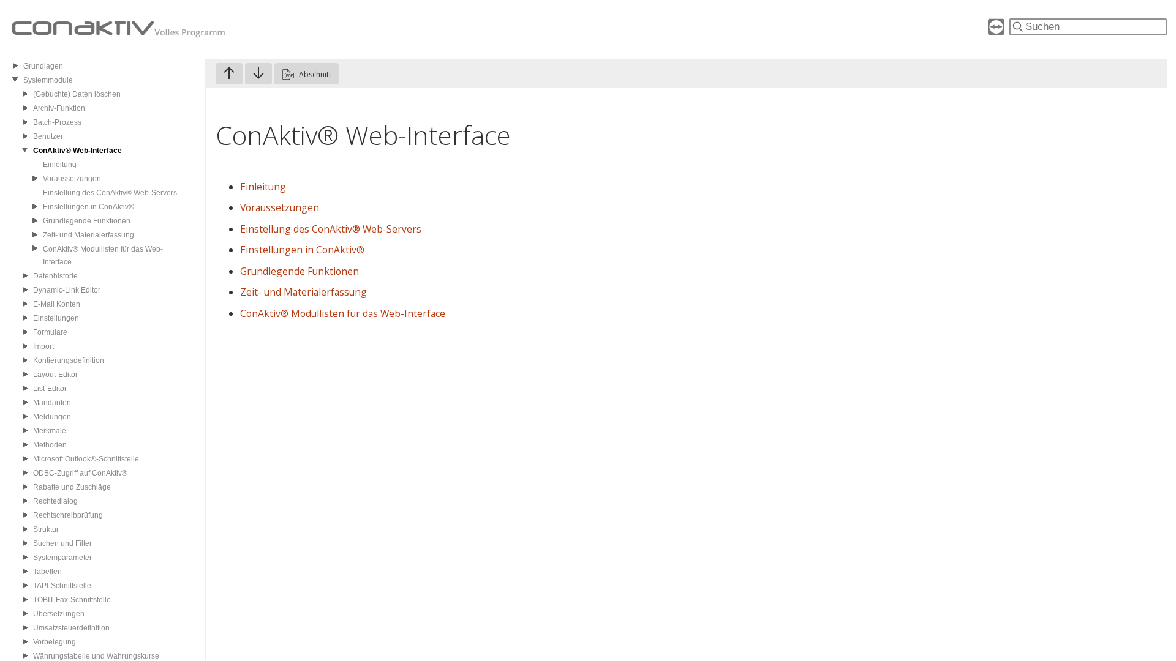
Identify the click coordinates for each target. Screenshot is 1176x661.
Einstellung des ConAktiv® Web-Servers (330, 229)
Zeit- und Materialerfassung (303, 292)
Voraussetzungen (279, 207)
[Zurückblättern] (229, 73)
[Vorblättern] (258, 73)
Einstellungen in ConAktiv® (302, 249)
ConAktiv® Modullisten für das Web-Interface (342, 313)
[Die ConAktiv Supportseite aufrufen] (996, 31)
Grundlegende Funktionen (299, 271)
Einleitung (263, 186)
